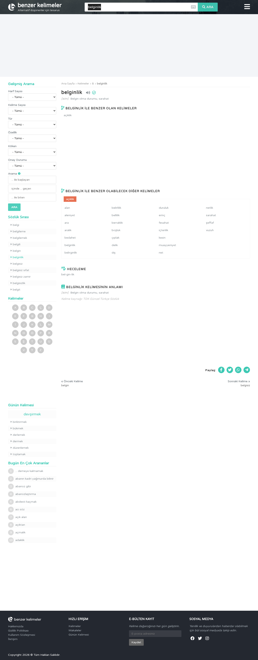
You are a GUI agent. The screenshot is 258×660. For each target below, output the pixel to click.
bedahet (70, 237)
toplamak (19, 454)
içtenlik (163, 230)
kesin (162, 237)
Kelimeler (83, 83)
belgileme (19, 231)
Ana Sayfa (68, 83)
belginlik (102, 83)
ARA (209, 7)
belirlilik (116, 207)
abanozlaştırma (23, 494)
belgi (16, 225)
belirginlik (70, 252)
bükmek (18, 428)
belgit (16, 289)
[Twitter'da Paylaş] (230, 370)
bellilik (116, 215)
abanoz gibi (20, 486)
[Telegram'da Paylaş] (246, 370)
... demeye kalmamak (26, 471)
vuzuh (210, 230)
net (161, 252)
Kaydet (136, 642)
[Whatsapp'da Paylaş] (238, 370)
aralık (67, 230)
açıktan (17, 524)
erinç (162, 215)
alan (67, 207)
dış (113, 252)
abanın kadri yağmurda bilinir (32, 478)
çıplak (115, 237)
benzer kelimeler (40, 7)
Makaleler (75, 630)
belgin (17, 251)
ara (66, 222)
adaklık (16, 540)
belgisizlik (19, 283)
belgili (16, 244)
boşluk (116, 230)
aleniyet (69, 215)
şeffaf (210, 222)
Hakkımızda (15, 626)
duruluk (164, 207)
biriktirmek (20, 422)
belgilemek (20, 238)
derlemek (19, 435)
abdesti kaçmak (23, 501)
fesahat (164, 222)
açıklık (68, 115)
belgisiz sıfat (21, 270)
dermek (18, 441)
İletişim (13, 639)
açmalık (17, 532)
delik (115, 245)
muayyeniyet (167, 245)
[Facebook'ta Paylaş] (221, 370)
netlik (209, 207)
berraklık (117, 222)
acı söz (17, 509)
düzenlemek (21, 447)
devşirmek (32, 414)
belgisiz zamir (22, 276)
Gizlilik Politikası (18, 630)
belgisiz (18, 263)
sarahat (211, 215)
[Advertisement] (129, 45)
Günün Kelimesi (79, 634)
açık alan (18, 517)
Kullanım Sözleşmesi (21, 635)
